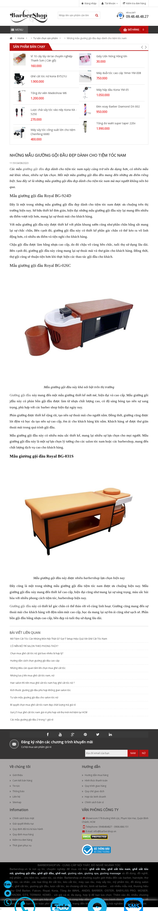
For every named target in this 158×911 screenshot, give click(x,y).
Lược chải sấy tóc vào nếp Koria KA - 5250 (54, 112)
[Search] (96, 15)
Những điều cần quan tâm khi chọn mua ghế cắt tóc (38, 668)
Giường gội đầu (20, 395)
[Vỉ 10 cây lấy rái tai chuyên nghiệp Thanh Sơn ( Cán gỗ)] (19, 59)
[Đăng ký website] (96, 849)
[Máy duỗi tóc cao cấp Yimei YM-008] (85, 75)
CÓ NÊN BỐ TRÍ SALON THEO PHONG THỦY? (34, 646)
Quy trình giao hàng (95, 786)
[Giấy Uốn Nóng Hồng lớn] (85, 59)
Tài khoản (110, 3)
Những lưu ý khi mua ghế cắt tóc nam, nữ (32, 675)
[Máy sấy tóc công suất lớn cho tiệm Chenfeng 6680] (19, 132)
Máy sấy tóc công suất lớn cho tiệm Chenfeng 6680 (53, 132)
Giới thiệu (18, 775)
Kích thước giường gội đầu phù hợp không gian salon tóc (40, 690)
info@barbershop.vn (104, 831)
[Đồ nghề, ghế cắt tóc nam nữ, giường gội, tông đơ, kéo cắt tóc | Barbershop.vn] (29, 16)
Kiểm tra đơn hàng (136, 3)
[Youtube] (60, 734)
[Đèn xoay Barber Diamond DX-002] (85, 109)
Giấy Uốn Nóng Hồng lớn (111, 56)
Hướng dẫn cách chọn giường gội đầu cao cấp (35, 660)
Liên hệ (16, 796)
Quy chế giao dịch (94, 791)
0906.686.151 (121, 826)
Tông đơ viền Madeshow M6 (49, 93)
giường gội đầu (33, 169)
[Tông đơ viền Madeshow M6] (19, 95)
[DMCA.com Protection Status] (95, 836)
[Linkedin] (110, 734)
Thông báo (18, 791)
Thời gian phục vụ (22, 845)
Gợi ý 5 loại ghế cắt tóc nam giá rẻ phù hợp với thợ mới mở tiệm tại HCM (48, 712)
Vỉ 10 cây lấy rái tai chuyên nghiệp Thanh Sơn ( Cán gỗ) (51, 58)
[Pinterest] (85, 734)
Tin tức (16, 786)
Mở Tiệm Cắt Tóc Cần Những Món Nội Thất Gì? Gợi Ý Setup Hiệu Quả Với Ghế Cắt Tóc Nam (58, 638)
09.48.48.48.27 (137, 16)
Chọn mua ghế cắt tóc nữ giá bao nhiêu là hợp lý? (36, 653)
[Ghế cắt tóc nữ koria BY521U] (19, 79)
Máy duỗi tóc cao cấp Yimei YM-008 (118, 73)
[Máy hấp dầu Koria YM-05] (85, 92)
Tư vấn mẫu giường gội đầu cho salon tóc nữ (34, 697)
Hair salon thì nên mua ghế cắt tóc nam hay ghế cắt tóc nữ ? (42, 682)
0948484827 (105, 826)
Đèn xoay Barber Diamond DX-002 (118, 106)
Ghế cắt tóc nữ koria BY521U (49, 76)
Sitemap (17, 802)
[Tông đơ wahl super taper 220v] (85, 126)
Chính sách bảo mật (23, 818)
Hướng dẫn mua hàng (96, 775)
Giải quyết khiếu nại (23, 823)
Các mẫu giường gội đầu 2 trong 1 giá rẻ (31, 719)
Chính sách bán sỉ (94, 802)
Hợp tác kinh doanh (95, 796)
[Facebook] (48, 734)
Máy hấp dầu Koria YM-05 (112, 90)
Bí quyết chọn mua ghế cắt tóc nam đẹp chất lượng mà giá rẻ (43, 704)
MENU (19, 29)
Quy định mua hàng (23, 834)
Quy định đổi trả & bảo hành (28, 829)
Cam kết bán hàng (22, 780)
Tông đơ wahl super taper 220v (115, 123)
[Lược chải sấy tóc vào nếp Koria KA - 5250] (19, 112)
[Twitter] (98, 734)
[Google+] (73, 734)
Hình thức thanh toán (96, 780)
